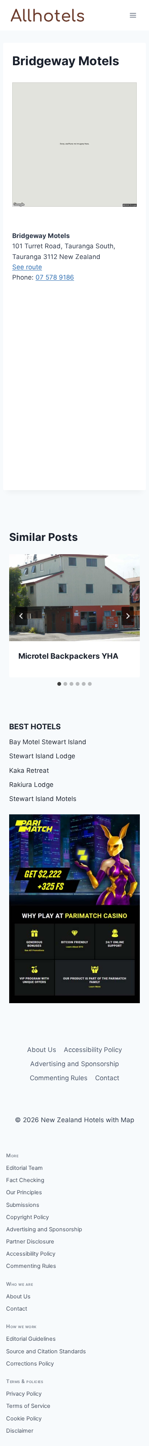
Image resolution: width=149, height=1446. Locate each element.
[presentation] (74, 597)
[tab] (59, 684)
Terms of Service (28, 1406)
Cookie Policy (24, 1418)
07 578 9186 (55, 277)
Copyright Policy (27, 1217)
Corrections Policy (30, 1363)
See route (27, 267)
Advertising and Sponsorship (74, 1064)
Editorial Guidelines (31, 1338)
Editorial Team (24, 1168)
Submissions (22, 1205)
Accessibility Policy (93, 1050)
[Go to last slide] (21, 616)
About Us (41, 1050)
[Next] (127, 616)
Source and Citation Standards (46, 1351)
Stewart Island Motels (42, 799)
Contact (107, 1078)
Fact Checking (25, 1180)
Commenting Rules (58, 1078)
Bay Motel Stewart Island (47, 742)
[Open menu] (133, 15)
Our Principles (24, 1192)
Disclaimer (19, 1430)
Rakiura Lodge (31, 784)
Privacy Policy (24, 1393)
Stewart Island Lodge (42, 756)
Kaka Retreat (29, 770)
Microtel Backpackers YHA (68, 656)
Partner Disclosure (30, 1241)
